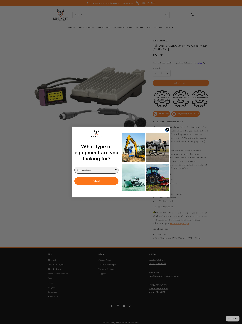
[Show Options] (116, 170)
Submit (96, 181)
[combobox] (96, 170)
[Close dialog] (167, 130)
